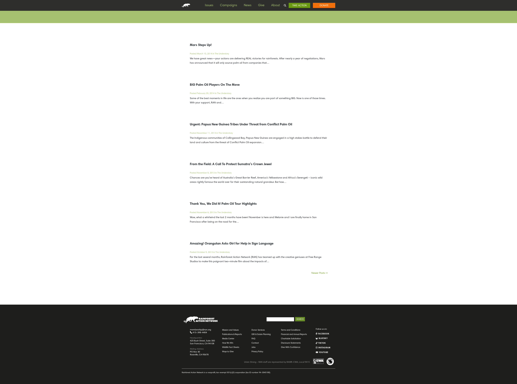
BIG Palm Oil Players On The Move (215, 85)
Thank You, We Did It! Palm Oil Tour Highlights (223, 204)
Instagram (324, 348)
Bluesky (323, 338)
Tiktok (322, 343)
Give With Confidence (290, 347)
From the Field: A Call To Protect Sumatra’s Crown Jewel (231, 164)
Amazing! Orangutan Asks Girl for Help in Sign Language (231, 243)
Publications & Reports (232, 334)
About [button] (275, 5)
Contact (255, 343)
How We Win (227, 343)
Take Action (299, 5)
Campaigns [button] (228, 5)
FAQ (253, 339)
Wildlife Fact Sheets (230, 347)
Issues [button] (209, 5)
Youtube (323, 353)
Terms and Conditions (290, 330)
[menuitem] (211, 5)
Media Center (228, 339)
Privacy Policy (257, 352)
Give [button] (261, 5)
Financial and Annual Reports (294, 334)
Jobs (253, 347)
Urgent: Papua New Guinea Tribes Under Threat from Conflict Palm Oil (241, 124)
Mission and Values (230, 330)
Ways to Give (228, 352)
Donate (324, 5)
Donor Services (258, 330)
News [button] (247, 5)
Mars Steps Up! (201, 45)
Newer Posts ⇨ (319, 273)
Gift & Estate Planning (261, 334)
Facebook (323, 334)
